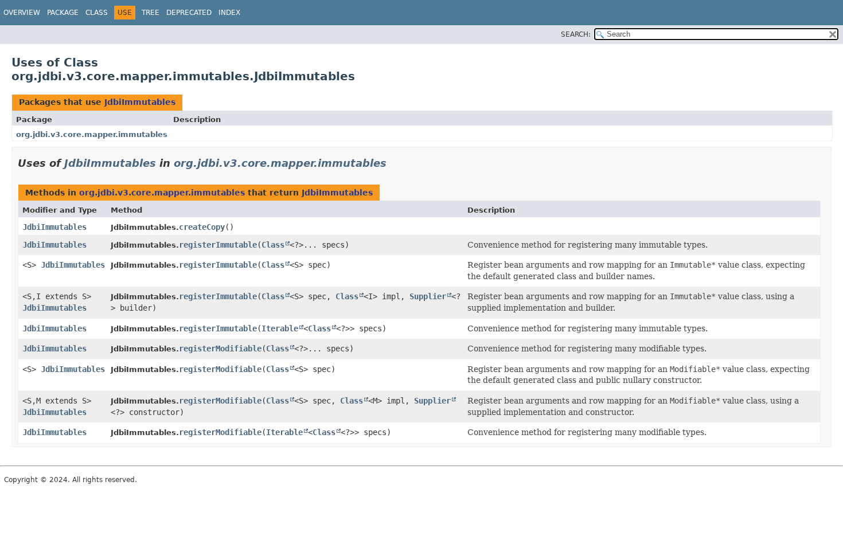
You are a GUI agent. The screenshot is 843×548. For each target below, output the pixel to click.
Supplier (427, 296)
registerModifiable (220, 348)
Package (63, 13)
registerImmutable (218, 244)
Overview (21, 13)
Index (229, 13)
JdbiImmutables (139, 102)
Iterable (280, 328)
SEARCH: (576, 34)
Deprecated (189, 13)
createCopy (202, 227)
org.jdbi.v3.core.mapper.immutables (91, 134)
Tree (150, 13)
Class (96, 13)
